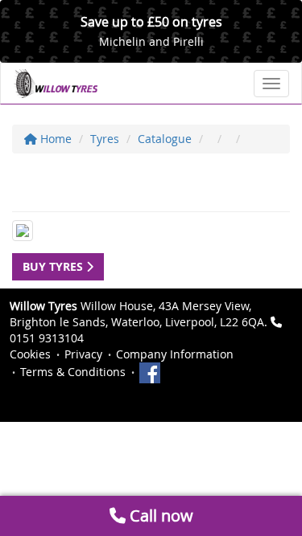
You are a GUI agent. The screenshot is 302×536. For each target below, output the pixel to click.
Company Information (175, 354)
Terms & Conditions (73, 371)
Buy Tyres (54, 266)
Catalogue (165, 138)
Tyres (104, 138)
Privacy (83, 354)
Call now (159, 515)
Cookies (30, 354)
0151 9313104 (47, 338)
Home (54, 138)
